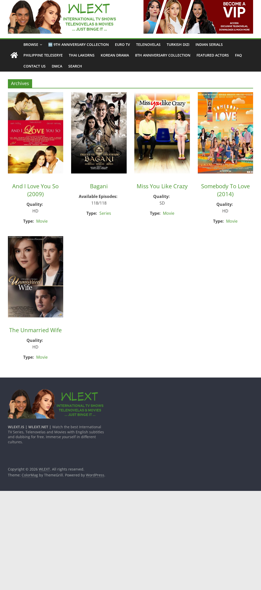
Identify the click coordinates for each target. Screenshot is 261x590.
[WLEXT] (14, 55)
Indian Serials (209, 44)
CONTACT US (34, 66)
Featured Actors (213, 55)
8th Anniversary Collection (162, 55)
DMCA (57, 66)
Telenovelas (148, 44)
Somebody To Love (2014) (225, 190)
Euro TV (122, 44)
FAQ (238, 55)
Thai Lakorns (82, 55)
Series (105, 213)
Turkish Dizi (178, 44)
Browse (30, 44)
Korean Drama (115, 55)
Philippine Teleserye (43, 55)
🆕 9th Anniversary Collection (78, 44)
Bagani (99, 186)
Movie (42, 221)
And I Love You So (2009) (35, 190)
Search (75, 66)
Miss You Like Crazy (162, 186)
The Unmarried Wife (35, 330)
